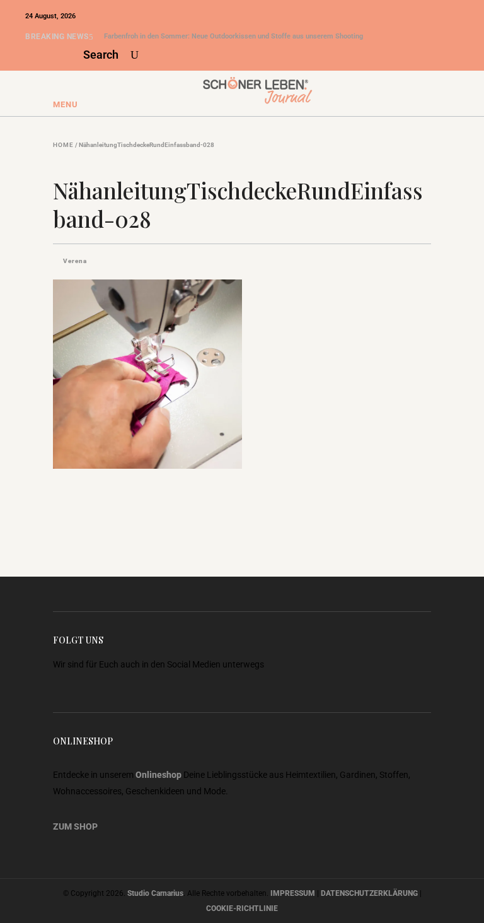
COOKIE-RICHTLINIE (242, 908)
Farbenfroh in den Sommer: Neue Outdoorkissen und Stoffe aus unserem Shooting (233, 36)
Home (63, 145)
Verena (75, 260)
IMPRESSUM (292, 893)
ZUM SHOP (75, 826)
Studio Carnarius (155, 893)
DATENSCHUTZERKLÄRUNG (369, 893)
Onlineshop (158, 775)
